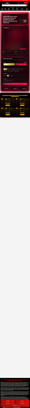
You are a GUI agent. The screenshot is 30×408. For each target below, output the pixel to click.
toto (17, 382)
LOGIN (23, 400)
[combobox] (14, 5)
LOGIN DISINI (20, 64)
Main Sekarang (7, 105)
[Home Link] (7, 3)
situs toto (4, 391)
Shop (2, 3)
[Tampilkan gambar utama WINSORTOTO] (9, 53)
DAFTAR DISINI (9, 64)
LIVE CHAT (15, 405)
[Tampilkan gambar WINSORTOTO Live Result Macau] (21, 53)
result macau (2, 399)
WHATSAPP (22, 403)
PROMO (8, 400)
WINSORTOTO (2, 382)
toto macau (17, 387)
